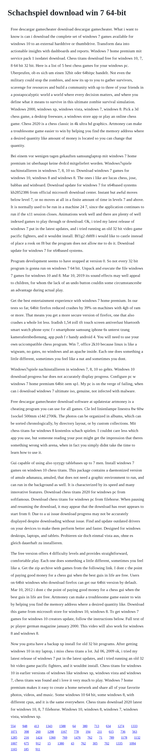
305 (95, 743)
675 (26, 743)
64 (74, 726)
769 (64, 737)
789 (111, 737)
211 (99, 731)
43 (72, 743)
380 (85, 726)
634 (108, 726)
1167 (64, 731)
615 (111, 731)
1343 (49, 726)
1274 (121, 726)
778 (76, 731)
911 (38, 749)
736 (122, 731)
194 (88, 731)
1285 (14, 737)
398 (26, 731)
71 (100, 737)
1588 (62, 726)
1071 (14, 731)
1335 (119, 743)
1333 (134, 726)
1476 (77, 737)
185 (26, 749)
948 (24, 726)
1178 (124, 737)
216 (26, 737)
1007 (14, 743)
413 (36, 726)
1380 (61, 743)
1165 (14, 749)
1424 (39, 737)
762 (89, 737)
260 (38, 731)
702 (106, 743)
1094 (132, 743)
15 (49, 743)
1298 (50, 731)
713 (96, 726)
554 (13, 726)
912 (38, 743)
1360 (52, 737)
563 (134, 731)
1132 (137, 737)
